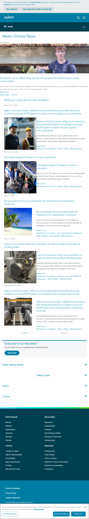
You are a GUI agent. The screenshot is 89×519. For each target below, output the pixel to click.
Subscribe (12, 353)
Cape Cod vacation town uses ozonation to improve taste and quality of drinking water (59, 256)
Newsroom (48, 422)
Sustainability (49, 426)
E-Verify (9, 465)
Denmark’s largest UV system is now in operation (30, 157)
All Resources (49, 451)
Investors (47, 429)
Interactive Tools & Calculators (56, 462)
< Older (24, 333)
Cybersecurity (49, 440)
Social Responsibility (52, 433)
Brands (8, 422)
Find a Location (50, 458)
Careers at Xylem (12, 451)
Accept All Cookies (61, 514)
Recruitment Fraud (13, 469)
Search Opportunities (14, 455)
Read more (4, 92)
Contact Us (48, 469)
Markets (9, 426)
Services (9, 437)
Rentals (8, 440)
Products (9, 433)
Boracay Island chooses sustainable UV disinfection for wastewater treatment (56, 213)
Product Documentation (53, 465)
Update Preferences (13, 498)
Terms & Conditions (13, 488)
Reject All (78, 514)
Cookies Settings (9, 514)
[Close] (85, 507)
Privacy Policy (11, 493)
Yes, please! (11, 9)
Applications (10, 429)
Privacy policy (39, 509)
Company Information (53, 437)
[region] (44, 511)
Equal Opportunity (13, 462)
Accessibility (10, 458)
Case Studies (49, 455)
